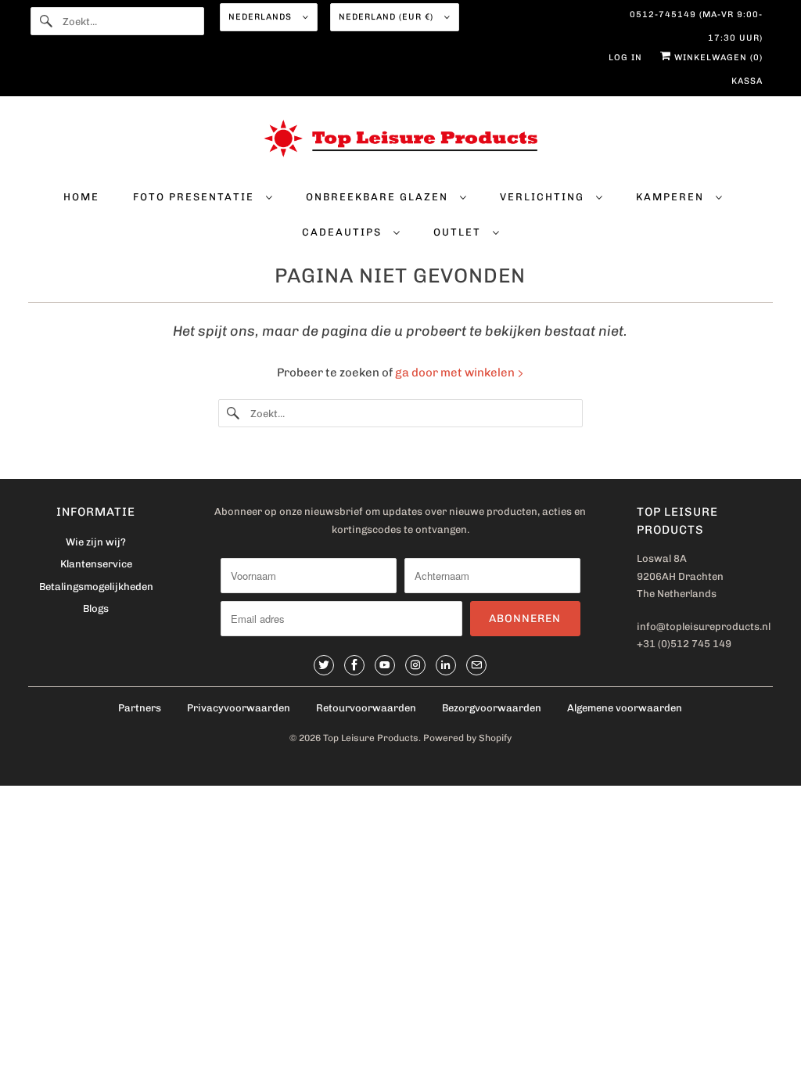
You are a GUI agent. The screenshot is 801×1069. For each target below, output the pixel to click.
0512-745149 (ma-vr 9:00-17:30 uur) (696, 18)
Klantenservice (96, 564)
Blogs (96, 608)
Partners (139, 708)
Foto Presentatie (195, 197)
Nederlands (261, 17)
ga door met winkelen (456, 372)
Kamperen (672, 197)
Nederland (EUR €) (387, 17)
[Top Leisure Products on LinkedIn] (446, 665)
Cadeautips (344, 232)
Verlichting (544, 197)
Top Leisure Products (370, 737)
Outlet (459, 232)
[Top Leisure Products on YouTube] (385, 665)
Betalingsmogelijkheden (96, 586)
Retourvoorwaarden (366, 708)
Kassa (747, 81)
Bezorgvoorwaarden (491, 708)
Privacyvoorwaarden (238, 708)
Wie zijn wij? (96, 542)
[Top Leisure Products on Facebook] (354, 665)
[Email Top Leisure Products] (476, 665)
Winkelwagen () (717, 57)
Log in (625, 57)
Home (81, 197)
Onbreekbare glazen (379, 197)
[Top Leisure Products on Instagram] (415, 665)
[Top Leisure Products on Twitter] (324, 665)
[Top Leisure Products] (401, 142)
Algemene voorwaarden (624, 708)
